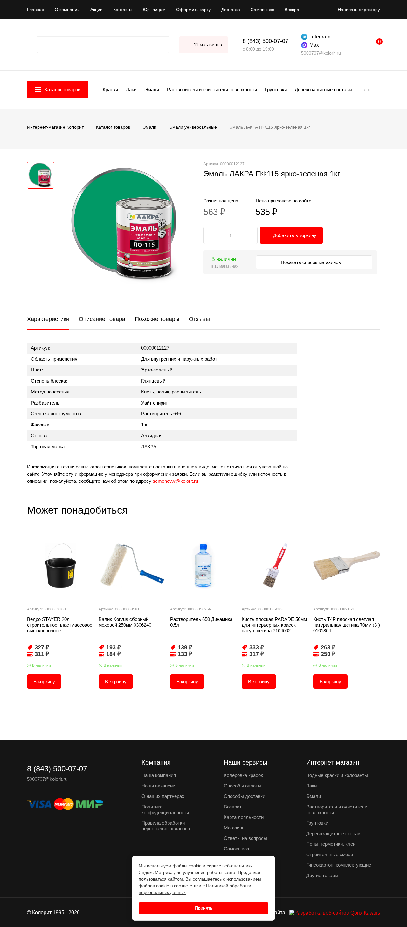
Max (314, 45)
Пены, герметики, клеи (330, 844)
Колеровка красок (243, 775)
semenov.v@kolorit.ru (175, 481)
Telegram (319, 36)
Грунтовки (276, 89)
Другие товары (322, 875)
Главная (35, 9)
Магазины (234, 827)
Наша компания (158, 775)
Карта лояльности (244, 817)
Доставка (230, 9)
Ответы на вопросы (245, 838)
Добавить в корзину (294, 235)
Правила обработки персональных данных (166, 825)
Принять (203, 907)
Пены (366, 89)
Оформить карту (193, 9)
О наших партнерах (162, 796)
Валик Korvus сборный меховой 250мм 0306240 (125, 622)
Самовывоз (262, 9)
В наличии (41, 665)
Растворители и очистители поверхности (212, 89)
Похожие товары (157, 319)
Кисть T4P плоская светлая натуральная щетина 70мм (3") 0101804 (346, 625)
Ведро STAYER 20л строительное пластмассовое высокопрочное (59, 625)
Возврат (293, 9)
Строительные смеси (329, 854)
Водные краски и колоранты (337, 775)
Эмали (151, 89)
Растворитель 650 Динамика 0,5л (201, 622)
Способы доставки (244, 796)
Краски (110, 89)
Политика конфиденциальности (165, 809)
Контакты (122, 9)
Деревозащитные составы (323, 89)
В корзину (44, 681)
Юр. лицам (154, 9)
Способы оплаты (242, 785)
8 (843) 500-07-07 (265, 41)
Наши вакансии (158, 785)
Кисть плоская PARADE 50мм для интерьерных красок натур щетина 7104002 (274, 625)
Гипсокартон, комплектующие (338, 865)
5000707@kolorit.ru (321, 53)
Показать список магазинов (311, 262)
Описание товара (102, 319)
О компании (67, 9)
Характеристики (48, 319)
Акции (96, 9)
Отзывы (199, 319)
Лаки (131, 89)
